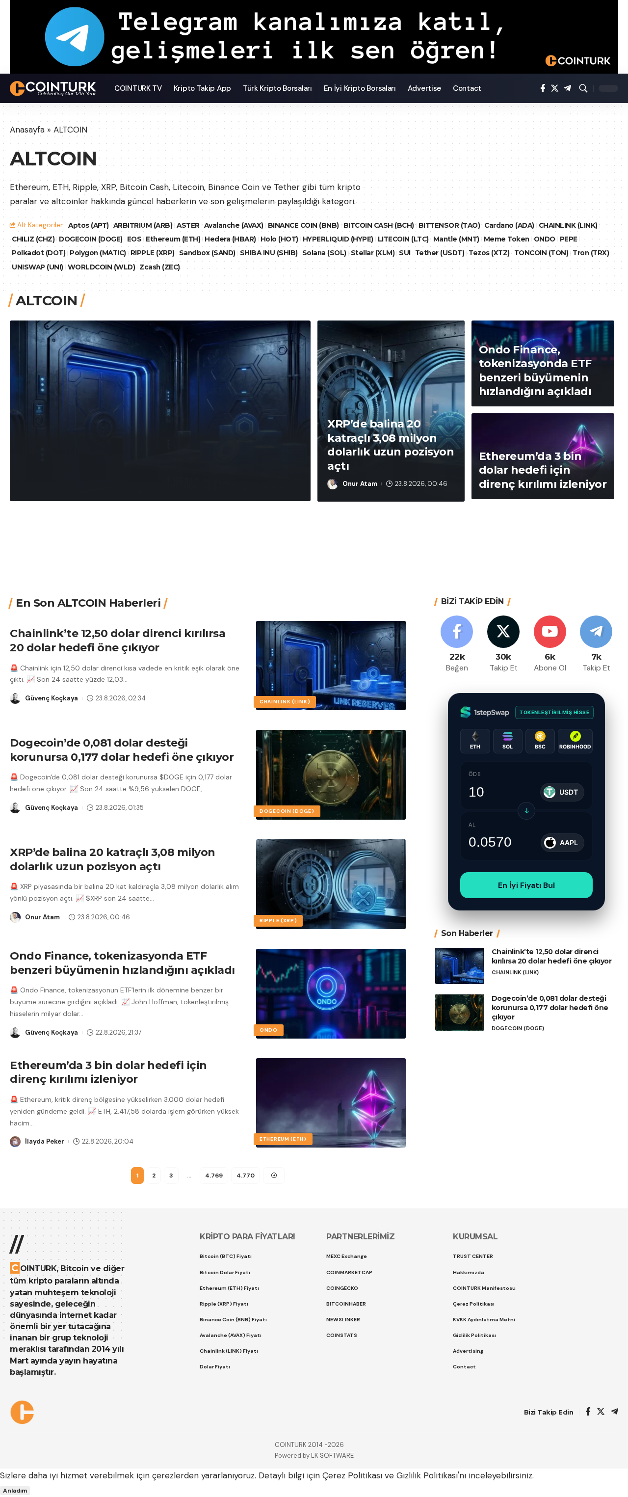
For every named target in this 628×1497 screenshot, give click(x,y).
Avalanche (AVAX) (233, 225)
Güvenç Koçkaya (63, 483)
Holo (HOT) (279, 239)
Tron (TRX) (591, 253)
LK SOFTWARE (332, 1455)
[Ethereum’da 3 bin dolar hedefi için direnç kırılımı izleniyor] (331, 1103)
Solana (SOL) (324, 253)
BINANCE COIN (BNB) (303, 225)
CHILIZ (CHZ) (33, 239)
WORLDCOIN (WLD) (101, 267)
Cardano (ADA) (509, 225)
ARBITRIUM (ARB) (143, 225)
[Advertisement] (310, 537)
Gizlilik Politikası (427, 1475)
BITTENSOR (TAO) (449, 225)
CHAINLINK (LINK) (568, 225)
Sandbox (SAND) (207, 253)
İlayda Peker (44, 1141)
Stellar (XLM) (373, 253)
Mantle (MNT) (456, 239)
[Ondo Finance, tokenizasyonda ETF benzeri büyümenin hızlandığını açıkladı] (331, 994)
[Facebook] (543, 88)
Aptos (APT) (88, 225)
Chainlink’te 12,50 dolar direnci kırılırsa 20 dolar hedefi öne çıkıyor (157, 452)
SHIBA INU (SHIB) (269, 253)
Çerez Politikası (352, 1475)
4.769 (214, 1175)
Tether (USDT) (440, 253)
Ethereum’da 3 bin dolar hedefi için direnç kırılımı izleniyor (543, 470)
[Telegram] (567, 88)
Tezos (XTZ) (489, 253)
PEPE (568, 239)
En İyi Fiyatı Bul (526, 885)
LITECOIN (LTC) (403, 239)
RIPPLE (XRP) (153, 253)
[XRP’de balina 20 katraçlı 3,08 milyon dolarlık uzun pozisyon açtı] (331, 884)
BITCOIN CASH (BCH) (378, 225)
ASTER (188, 225)
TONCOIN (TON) (541, 253)
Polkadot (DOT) (38, 253)
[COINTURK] (54, 88)
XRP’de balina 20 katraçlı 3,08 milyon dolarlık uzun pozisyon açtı (390, 445)
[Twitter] (554, 88)
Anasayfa (27, 129)
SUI (405, 253)
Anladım (15, 1491)
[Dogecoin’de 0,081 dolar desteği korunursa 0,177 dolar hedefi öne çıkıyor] (331, 775)
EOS (134, 239)
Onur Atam (359, 484)
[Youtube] (550, 644)
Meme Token (506, 239)
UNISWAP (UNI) (37, 267)
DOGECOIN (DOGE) (91, 239)
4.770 (245, 1175)
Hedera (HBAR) (230, 239)
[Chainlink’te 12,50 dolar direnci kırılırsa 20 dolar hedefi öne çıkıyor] (331, 666)
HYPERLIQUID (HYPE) (338, 239)
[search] (583, 88)
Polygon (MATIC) (98, 253)
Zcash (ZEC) (159, 267)
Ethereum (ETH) (173, 239)
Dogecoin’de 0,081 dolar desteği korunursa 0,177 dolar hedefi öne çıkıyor (122, 750)
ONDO (544, 239)
